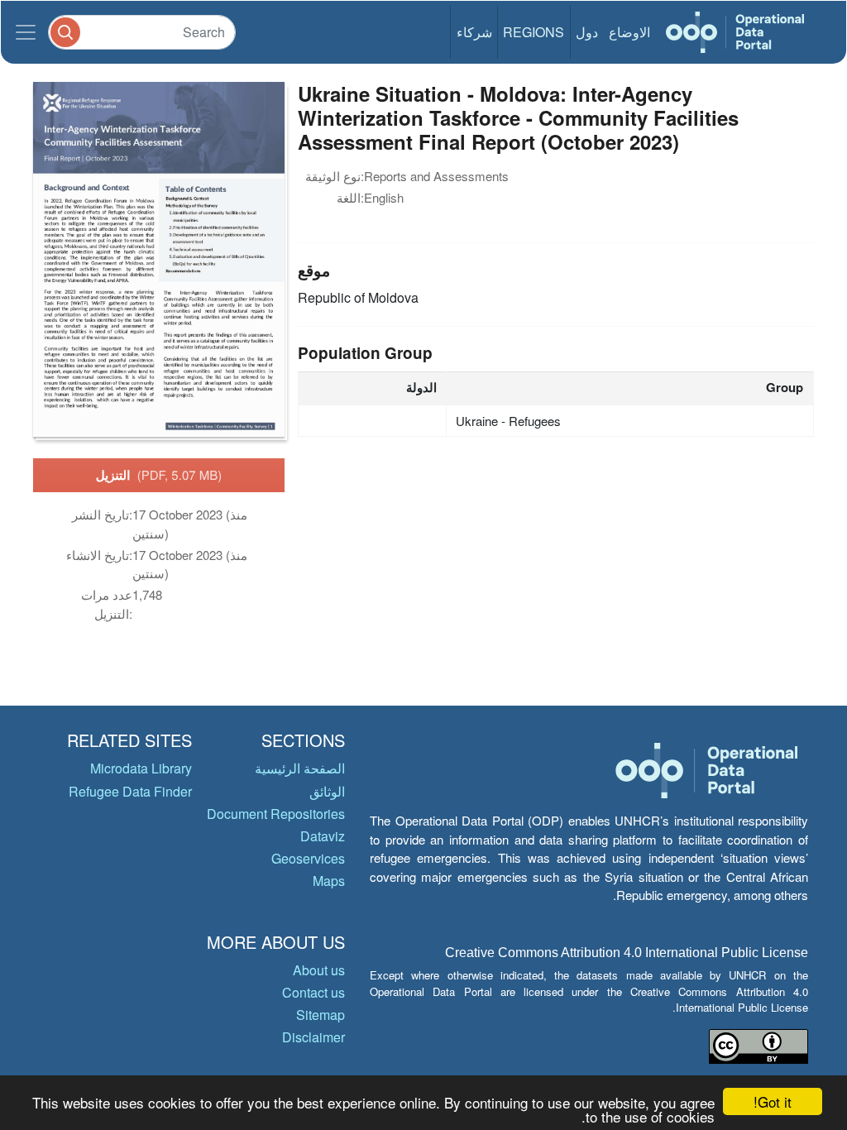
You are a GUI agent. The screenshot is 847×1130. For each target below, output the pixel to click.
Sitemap (320, 1014)
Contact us (313, 992)
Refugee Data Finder (130, 791)
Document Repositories (276, 813)
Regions (533, 31)
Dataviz (322, 835)
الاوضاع (629, 31)
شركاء (474, 31)
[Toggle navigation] (25, 32)
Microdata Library (141, 768)
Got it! (773, 1101)
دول (587, 31)
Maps (329, 880)
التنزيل (159, 475)
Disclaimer (313, 1036)
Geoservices (308, 858)
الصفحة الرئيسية (300, 768)
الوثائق (327, 791)
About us (319, 969)
